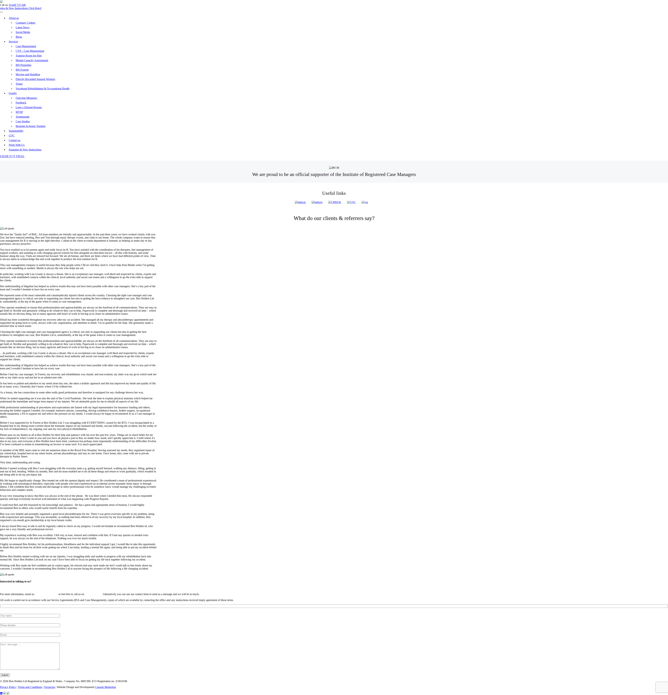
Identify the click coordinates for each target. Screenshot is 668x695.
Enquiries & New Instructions (25, 149)
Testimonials (22, 116)
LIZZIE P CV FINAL (12, 156)
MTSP (19, 112)
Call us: (4, 4)
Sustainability (16, 130)
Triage (19, 83)
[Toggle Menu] (1, 12)
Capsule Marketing (105, 687)
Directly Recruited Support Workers (35, 79)
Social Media (23, 32)
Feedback (21, 102)
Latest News (22, 27)
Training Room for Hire (29, 55)
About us (14, 18)
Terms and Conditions (30, 687)
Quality (13, 93)
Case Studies (23, 121)
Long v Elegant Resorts (29, 107)
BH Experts (22, 69)
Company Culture (25, 22)
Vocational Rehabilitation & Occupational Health (42, 88)
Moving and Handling (28, 74)
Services (13, 41)
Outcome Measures (27, 97)
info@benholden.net (46, 594)
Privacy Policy (8, 687)
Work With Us (17, 144)
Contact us (14, 140)
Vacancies (49, 687)
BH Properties (23, 65)
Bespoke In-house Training (30, 126)
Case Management (26, 46)
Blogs (19, 36)
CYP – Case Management (30, 50)
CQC (12, 135)
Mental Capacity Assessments (32, 60)
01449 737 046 (17, 4)
